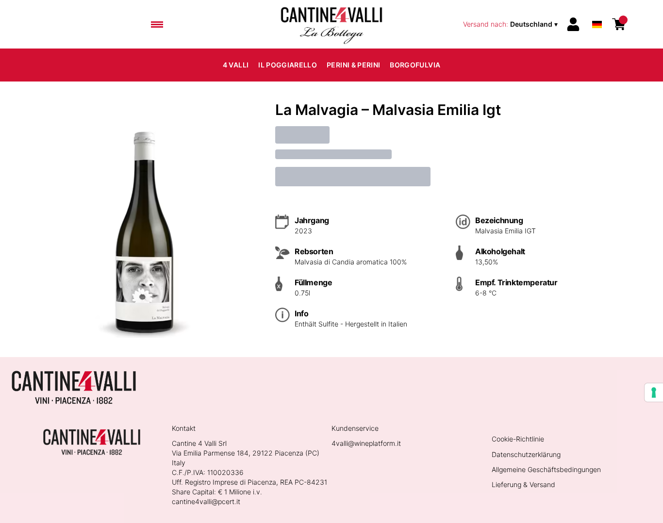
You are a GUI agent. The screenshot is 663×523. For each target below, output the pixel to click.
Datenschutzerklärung (526, 454)
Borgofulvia (415, 65)
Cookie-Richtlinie (518, 439)
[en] (597, 11)
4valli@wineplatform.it (366, 443)
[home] (331, 24)
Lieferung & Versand (523, 484)
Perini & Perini (353, 65)
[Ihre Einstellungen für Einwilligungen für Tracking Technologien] (654, 392)
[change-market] (511, 24)
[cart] (619, 24)
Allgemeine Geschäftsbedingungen (546, 469)
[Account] (573, 24)
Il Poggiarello (287, 65)
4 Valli (236, 65)
